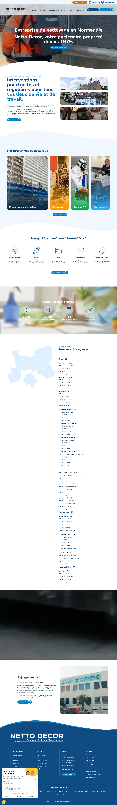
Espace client (96, 2)
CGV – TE (92, 778)
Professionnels (11, 107)
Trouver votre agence (80, 2)
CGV (87, 778)
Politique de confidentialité (93, 774)
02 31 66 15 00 (66, 763)
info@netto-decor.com (68, 765)
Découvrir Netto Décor (58, 272)
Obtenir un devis (105, 10)
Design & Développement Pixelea (57, 801)
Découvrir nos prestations (58, 48)
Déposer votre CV (93, 10)
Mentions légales (91, 772)
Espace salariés (109, 2)
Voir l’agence (66, 374)
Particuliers (20, 107)
